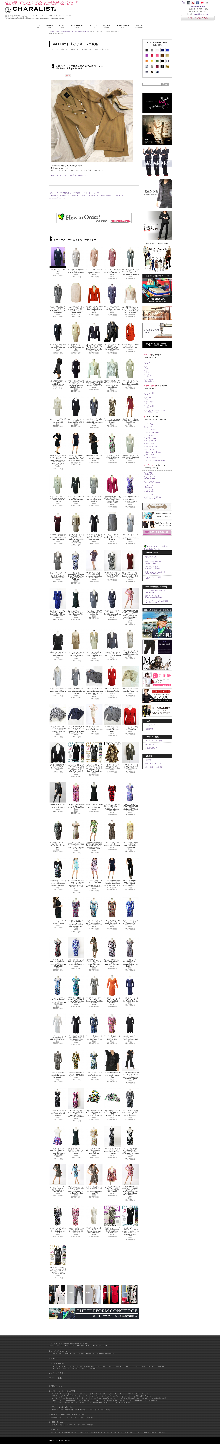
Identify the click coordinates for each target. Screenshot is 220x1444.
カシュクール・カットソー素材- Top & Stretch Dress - (154, 411)
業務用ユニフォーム (57, 1417)
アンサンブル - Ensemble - (148, 486)
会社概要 (148, 760)
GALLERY (93, 26)
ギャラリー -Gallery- (56, 1378)
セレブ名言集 (150, 744)
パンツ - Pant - (146, 367)
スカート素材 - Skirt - (148, 402)
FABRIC (49, 26)
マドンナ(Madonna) (151, 1400)
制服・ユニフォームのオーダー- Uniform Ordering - (156, 572)
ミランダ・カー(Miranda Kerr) (120, 1402)
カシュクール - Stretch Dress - (149, 490)
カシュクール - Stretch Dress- (149, 380)
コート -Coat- (102, 1366)
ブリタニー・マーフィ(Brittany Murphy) (105, 1400)
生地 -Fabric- (53, 1358)
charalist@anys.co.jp (200, 14)
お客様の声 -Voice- (56, 1386)
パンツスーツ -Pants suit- (71, 1368)
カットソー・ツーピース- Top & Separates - (152, 497)
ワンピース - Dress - (148, 375)
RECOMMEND (77, 26)
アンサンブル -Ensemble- (59, 1366)
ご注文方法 (149, 729)
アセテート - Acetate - (151, 432)
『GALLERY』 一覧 (77, 195)
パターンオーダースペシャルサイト (100, 1409)
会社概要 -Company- (56, 1422)
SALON (139, 26)
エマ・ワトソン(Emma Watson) (138, 1394)
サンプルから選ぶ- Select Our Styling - (152, 567)
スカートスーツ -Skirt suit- (156, 1366)
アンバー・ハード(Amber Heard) (90, 1394)
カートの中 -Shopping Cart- (105, 1353)
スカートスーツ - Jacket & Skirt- (149, 477)
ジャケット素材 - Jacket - (149, 393)
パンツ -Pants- (56, 1368)
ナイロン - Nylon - (150, 455)
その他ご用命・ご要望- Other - (153, 578)
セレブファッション (56, 1391)
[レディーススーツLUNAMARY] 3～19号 (64, 1432)
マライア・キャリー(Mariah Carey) (62, 1402)
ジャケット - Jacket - (148, 362)
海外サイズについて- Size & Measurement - (153, 596)
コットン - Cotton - (150, 429)
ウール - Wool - (149, 424)
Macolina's (162, 1432)
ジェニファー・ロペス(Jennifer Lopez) (154, 1398)
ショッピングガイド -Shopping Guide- (63, 1353)
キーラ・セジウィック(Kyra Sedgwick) (114, 1396)
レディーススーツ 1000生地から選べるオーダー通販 (65, 31)
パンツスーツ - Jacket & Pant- (149, 473)
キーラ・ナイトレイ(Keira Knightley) (140, 1396)
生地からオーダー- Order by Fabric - (151, 557)
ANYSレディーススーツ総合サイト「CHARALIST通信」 (69, 1409)
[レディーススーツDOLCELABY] (117, 1432)
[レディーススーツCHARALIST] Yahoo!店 (143, 1432)
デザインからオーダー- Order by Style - (153, 562)
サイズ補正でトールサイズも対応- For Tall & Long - (156, 601)
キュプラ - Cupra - (150, 438)
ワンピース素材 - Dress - (149, 406)
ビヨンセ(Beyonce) (84, 1400)
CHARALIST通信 (151, 748)
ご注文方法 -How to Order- (86, 1353)
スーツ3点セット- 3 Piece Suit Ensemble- (152, 482)
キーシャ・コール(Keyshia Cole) (89, 1396)
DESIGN (62, 26)
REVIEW (106, 26)
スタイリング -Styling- (57, 1373)
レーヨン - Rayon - (150, 435)
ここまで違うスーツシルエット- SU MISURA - (156, 591)
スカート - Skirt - (147, 371)
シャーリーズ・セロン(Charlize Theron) (126, 1398)
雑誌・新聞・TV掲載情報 (154, 767)
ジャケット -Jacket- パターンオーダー (121, 1366)
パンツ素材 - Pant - (148, 398)
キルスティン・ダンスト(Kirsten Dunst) (63, 1396)
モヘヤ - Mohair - (150, 449)
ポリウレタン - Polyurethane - (154, 460)
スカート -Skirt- (140, 1366)
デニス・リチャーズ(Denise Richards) (63, 1400)
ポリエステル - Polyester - (153, 452)
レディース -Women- (56, 1363)
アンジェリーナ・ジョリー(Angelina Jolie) (64, 1394)
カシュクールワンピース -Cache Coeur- (82, 1366)
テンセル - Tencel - (150, 446)
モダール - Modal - (150, 441)
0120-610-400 (198, 6)
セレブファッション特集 (153, 740)
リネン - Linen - (149, 443)
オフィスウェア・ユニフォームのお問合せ (80, 1417)
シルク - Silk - (148, 427)
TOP (38, 26)
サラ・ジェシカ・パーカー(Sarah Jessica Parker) (96, 1398)
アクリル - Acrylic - (150, 457)
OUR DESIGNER (122, 26)
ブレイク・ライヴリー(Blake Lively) (131, 1400)
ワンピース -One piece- (89, 1368)
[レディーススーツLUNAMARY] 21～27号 (92, 1432)
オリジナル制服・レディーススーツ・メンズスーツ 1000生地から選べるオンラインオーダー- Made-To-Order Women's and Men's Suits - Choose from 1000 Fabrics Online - (42, 3)
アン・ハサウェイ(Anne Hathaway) (114, 1394)
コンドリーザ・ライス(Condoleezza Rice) (64, 1398)
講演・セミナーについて (153, 763)
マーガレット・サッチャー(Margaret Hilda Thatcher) (92, 1402)
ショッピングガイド (152, 725)
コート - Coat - (149, 494)
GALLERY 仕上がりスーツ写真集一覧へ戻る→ (68, 175)
